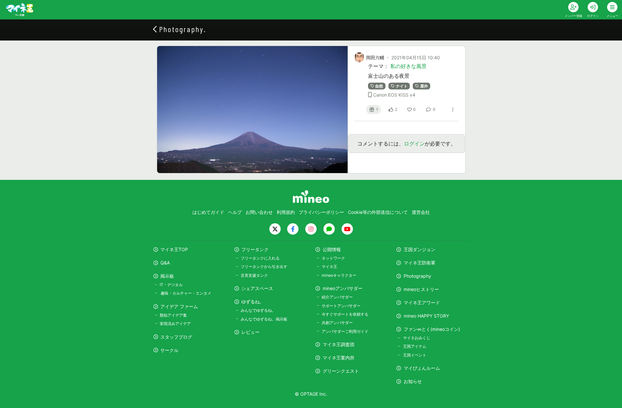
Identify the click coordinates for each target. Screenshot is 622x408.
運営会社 (421, 212)
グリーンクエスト (341, 371)
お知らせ (413, 381)
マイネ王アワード (422, 302)
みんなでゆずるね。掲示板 (264, 319)
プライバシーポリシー (321, 212)
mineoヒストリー (421, 289)
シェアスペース (257, 288)
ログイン (414, 143)
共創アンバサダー (337, 322)
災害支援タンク (254, 275)
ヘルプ (235, 212)
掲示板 (167, 276)
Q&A (165, 262)
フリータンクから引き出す (264, 266)
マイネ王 (329, 266)
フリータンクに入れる (260, 258)
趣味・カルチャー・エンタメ (185, 293)
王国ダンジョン (419, 249)
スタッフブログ (176, 337)
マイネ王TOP (174, 249)
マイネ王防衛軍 (419, 262)
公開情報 (332, 249)
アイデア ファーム (179, 306)
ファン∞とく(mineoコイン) (432, 329)
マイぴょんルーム (422, 368)
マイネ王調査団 (338, 344)
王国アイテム (414, 346)
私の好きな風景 (408, 66)
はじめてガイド (208, 212)
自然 (379, 86)
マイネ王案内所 (338, 357)
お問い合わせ (259, 212)
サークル (169, 350)
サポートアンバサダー (341, 305)
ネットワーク (333, 258)
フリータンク (255, 249)
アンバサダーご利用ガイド (345, 331)
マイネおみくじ (416, 337)
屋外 (424, 86)
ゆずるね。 (252, 301)
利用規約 (286, 212)
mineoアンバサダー (343, 288)
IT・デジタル (171, 284)
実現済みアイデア (175, 323)
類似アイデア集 (173, 315)
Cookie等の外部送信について (378, 212)
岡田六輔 (375, 57)
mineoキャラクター (339, 275)
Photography (417, 276)
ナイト (402, 86)
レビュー (250, 332)
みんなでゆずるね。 (258, 310)
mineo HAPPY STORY (426, 316)
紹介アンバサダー (337, 297)
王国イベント (414, 355)
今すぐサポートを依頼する (345, 314)
